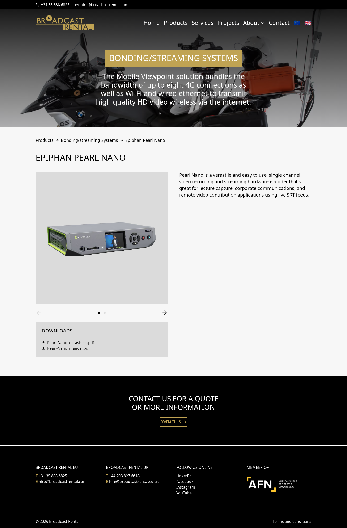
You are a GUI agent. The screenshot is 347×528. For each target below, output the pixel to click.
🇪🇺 (296, 22)
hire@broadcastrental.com (104, 4)
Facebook (185, 481)
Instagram (185, 487)
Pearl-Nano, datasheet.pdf (70, 342)
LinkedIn (184, 475)
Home (152, 22)
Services (203, 22)
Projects (228, 22)
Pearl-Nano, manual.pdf (68, 348)
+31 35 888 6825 (55, 4)
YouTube (184, 492)
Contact (279, 22)
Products (176, 22)
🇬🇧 (307, 22)
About (251, 22)
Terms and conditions (292, 521)
